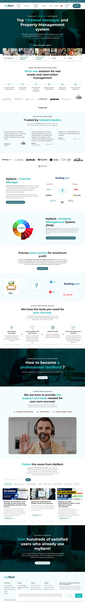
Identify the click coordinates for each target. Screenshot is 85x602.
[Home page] (9, 6)
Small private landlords (9, 589)
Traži (28, 479)
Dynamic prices (42, 268)
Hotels (5, 591)
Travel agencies (8, 585)
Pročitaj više (8, 518)
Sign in (77, 5)
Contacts (56, 5)
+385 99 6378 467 (50, 587)
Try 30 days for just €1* (42, 563)
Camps (6, 593)
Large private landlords (9, 587)
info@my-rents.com (75, 1)
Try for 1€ (68, 5)
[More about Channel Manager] (62, 190)
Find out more (42, 377)
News (50, 5)
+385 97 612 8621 (61, 1)
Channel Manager (22, 585)
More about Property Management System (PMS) (61, 238)
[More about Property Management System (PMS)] (22, 228)
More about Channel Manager (15, 202)
